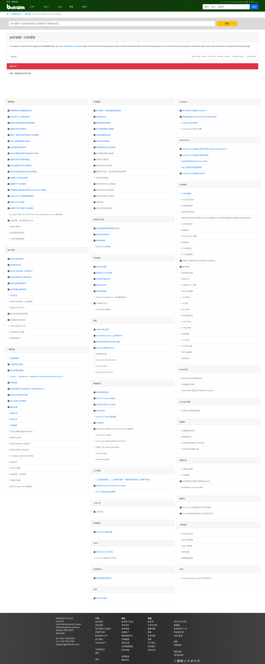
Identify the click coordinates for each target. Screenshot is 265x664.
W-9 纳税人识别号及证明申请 (22, 456)
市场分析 (125, 625)
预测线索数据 (187, 558)
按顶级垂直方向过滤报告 (106, 147)
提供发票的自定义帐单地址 (21, 277)
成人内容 (185, 309)
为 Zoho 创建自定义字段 (106, 558)
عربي (256, 2)
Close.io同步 (101, 453)
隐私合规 (13, 407)
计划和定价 (100, 649)
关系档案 (185, 475)
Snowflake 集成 (102, 459)
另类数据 (125, 639)
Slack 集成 (100, 410)
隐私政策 (178, 651)
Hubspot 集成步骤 (189, 123)
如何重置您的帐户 (17, 370)
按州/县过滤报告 (102, 141)
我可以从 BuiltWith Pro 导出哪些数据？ (111, 297)
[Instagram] (198, 660)
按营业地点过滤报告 (104, 165)
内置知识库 (16, 14)
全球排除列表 (101, 354)
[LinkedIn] (178, 660)
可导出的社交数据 (103, 309)
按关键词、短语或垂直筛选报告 (108, 110)
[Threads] (188, 660)
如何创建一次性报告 (18, 474)
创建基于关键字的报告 (19, 178)
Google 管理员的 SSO (105, 348)
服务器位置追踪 (188, 212)
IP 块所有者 (186, 248)
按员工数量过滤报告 (104, 208)
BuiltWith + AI (180, 628)
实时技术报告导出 (103, 279)
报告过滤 (125, 642)
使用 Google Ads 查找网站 (21, 486)
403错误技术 (187, 224)
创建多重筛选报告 (103, 123)
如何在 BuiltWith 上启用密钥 (21, 301)
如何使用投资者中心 (104, 578)
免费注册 (14, 2)
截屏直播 (151, 628)
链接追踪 (185, 242)
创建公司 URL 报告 (17, 202)
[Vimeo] (191, 660)
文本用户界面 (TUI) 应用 (105, 404)
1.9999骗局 (186, 193)
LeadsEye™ (100, 642)
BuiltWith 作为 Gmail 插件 (192, 487)
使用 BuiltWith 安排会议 (19, 450)
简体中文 (251, 2)
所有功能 (125, 650)
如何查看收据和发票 (18, 289)
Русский (235, 2)
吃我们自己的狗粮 (103, 246)
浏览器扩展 (179, 632)
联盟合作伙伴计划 (17, 307)
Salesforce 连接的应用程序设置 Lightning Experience (204, 149)
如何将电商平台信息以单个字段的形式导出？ (28, 389)
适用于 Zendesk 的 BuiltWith (107, 447)
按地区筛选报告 (102, 178)
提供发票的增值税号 (18, 283)
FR (227, 2)
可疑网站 (13, 425)
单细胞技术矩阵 (188, 384)
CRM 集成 (178, 635)
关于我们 (151, 642)
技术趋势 (99, 625)
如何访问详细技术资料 (19, 395)
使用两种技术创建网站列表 (21, 110)
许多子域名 (186, 321)
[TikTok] (185, 660)
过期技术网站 (15, 480)
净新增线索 (100, 240)
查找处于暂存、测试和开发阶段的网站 (111, 171)
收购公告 (13, 413)
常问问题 (151, 635)
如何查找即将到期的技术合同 (107, 228)
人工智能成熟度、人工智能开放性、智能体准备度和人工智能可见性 (123, 479)
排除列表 (99, 202)
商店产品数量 (187, 291)
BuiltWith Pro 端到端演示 (20, 117)
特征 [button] (46, 6)
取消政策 (13, 295)
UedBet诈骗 (187, 346)
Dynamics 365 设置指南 (106, 417)
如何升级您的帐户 (17, 259)
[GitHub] (195, 660)
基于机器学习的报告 (18, 401)
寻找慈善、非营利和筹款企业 (21, 220)
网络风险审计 (127, 635)
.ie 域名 (185, 303)
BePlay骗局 (187, 352)
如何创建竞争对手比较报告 (21, 165)
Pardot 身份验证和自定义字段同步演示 (198, 513)
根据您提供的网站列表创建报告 (22, 123)
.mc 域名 (186, 340)
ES (229, 2)
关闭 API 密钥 (101, 598)
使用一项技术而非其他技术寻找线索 (24, 135)
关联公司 (151, 650)
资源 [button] (84, 6)
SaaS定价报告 (188, 199)
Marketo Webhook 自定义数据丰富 (196, 578)
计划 (60, 6)
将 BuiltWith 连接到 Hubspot (194, 110)
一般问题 (27, 14)
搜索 (227, 23)
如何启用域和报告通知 (19, 314)
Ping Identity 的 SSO (104, 372)
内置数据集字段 (188, 431)
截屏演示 (125, 659)
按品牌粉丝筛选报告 (18, 147)
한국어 (241, 2)
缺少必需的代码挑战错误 (192, 167)
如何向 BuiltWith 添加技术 (20, 443)
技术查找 (99, 621)
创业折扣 (13, 462)
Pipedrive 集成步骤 (104, 532)
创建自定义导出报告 (104, 273)
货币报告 (185, 267)
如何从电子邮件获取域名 (192, 378)
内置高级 (13, 382)
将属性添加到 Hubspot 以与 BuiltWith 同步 (199, 117)
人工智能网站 (187, 254)
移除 (176, 641)
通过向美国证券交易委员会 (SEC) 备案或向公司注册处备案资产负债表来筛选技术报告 (216, 218)
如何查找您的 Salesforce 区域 (194, 161)
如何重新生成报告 (17, 232)
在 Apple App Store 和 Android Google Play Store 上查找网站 (36, 214)
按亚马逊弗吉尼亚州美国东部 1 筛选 (24, 153)
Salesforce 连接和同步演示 (193, 173)
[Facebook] (182, 660)
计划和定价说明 (16, 364)
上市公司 (99, 512)
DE (224, 2)
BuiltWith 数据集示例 (190, 449)
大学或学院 (186, 328)
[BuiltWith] (16, 6)
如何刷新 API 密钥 (17, 332)
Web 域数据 (187, 546)
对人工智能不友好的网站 (106, 492)
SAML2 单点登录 (102, 329)
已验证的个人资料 (189, 285)
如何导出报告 (101, 267)
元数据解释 (14, 358)
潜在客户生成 (127, 621)
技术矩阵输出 (101, 291)
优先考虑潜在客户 (103, 234)
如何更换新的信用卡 (18, 320)
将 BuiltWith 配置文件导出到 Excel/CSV (198, 390)
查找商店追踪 (187, 273)
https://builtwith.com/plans (71, 46)
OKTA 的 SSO (101, 366)
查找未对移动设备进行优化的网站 (23, 171)
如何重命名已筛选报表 (105, 190)
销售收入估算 (15, 437)
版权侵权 (185, 334)
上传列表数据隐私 (17, 239)
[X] (175, 660)
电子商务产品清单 (103, 628)
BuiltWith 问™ (101, 635)
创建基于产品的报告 (18, 184)
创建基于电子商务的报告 (20, 159)
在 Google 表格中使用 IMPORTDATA (111, 441)
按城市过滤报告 (102, 159)
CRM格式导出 (101, 303)
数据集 (177, 625)
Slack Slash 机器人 (104, 435)
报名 (97, 652)
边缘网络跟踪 (187, 206)
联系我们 (151, 646)
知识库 (150, 621)
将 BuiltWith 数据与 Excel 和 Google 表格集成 (114, 429)
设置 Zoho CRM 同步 (104, 552)
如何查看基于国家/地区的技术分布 (196, 481)
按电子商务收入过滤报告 (106, 184)
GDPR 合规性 (15, 468)
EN (222, 2)
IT (231, 2)
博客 (150, 639)
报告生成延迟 (15, 226)
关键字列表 (100, 632)
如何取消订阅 (15, 265)
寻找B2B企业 (101, 117)
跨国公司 (185, 279)
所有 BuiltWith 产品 (17, 326)
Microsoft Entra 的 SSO (106, 360)
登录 (8, 2)
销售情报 (125, 628)
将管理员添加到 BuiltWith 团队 (108, 342)
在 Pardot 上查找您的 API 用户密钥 (196, 507)
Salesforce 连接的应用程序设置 (195, 155)
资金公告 (13, 419)
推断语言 (185, 230)
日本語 (246, 2)
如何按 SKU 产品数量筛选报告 (22, 196)
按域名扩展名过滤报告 (105, 196)
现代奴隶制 (179, 655)
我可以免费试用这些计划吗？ (21, 431)
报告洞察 (185, 552)
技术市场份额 (187, 540)
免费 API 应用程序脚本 (191, 410)
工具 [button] (32, 6)
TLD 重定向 (186, 297)
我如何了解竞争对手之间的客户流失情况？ (199, 260)
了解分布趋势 (187, 469)
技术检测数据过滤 (103, 135)
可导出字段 (152, 625)
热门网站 (99, 639)
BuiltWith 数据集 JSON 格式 (193, 443)
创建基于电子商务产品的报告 (21, 208)
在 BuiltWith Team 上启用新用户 (109, 335)
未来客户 (125, 632)
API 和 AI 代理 (180, 621)
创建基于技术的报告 (18, 129)
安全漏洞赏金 (187, 315)
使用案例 (125, 656)
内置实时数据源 (102, 392)
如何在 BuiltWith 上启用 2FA (21, 271)
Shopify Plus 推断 (189, 236)
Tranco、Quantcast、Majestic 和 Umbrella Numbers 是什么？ (37, 376)
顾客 (71, 6)
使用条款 (178, 645)
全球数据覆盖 (127, 646)
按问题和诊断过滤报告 (105, 153)
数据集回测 (186, 437)
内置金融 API (15, 338)
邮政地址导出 (101, 285)
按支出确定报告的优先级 (20, 141)
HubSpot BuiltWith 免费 (192, 129)
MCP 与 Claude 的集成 (105, 398)
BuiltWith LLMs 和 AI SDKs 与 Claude (111, 485)
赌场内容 (185, 358)
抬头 (254, 6)
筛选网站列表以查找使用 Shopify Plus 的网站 (28, 190)
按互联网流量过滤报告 (105, 129)
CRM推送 (100, 423)
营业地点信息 (187, 534)
